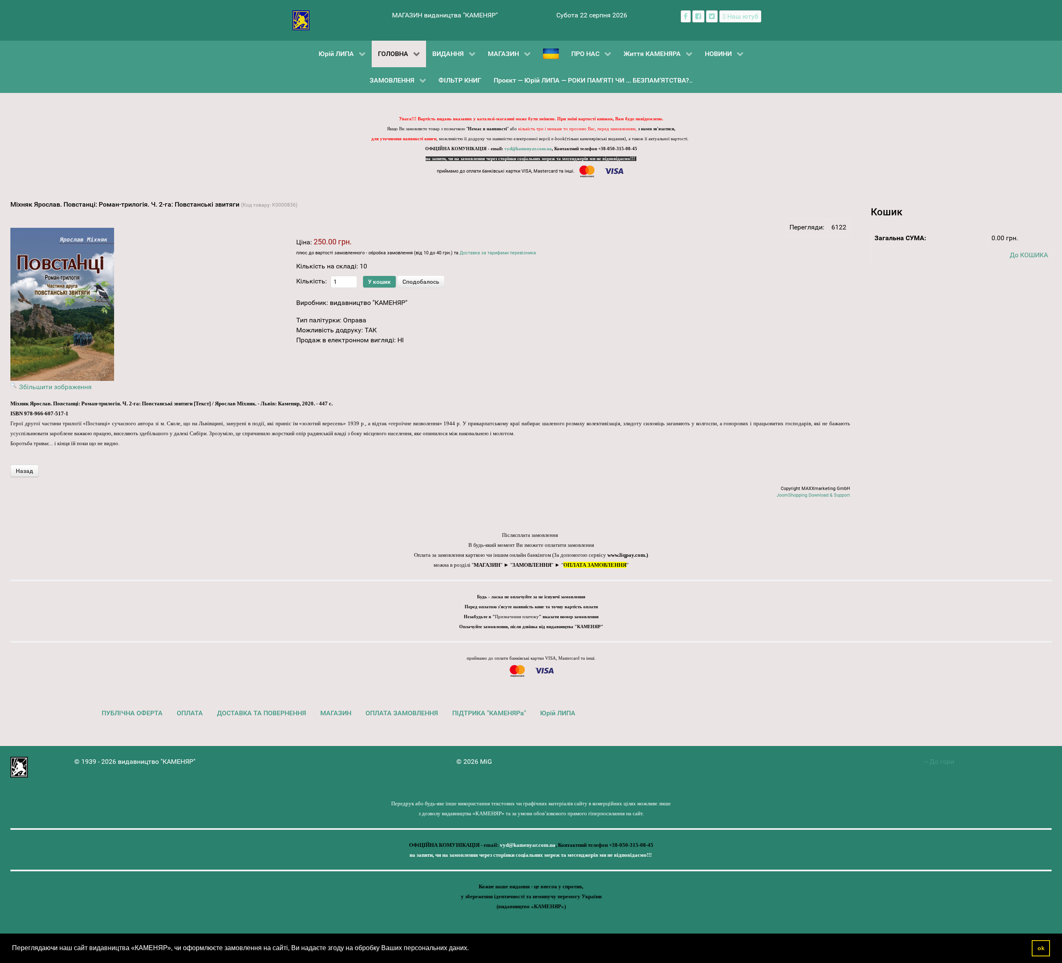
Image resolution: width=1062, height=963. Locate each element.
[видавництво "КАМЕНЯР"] (300, 20)
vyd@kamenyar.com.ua (528, 148)
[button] (471, 949)
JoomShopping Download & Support (813, 495)
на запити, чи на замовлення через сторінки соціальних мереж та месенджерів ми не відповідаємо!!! (531, 158)
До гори (941, 762)
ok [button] (1041, 948)
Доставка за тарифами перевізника (498, 253)
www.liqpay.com (626, 555)
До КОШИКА (1029, 255)
